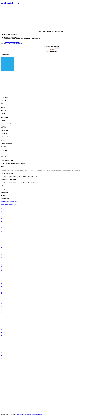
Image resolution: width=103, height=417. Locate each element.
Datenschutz (34, 414)
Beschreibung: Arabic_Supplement (13, 43)
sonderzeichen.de (10, 3)
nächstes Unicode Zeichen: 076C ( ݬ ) (9, 204)
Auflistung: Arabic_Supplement (12, 42)
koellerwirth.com (21, 414)
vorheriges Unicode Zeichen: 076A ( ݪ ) (9, 201)
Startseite (40, 414)
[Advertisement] (49, 17)
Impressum (28, 414)
